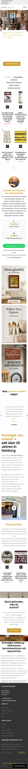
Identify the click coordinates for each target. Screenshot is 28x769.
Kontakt (4, 724)
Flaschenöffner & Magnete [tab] (14, 82)
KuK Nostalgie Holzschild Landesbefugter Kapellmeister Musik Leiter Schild (7, 576)
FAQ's (3, 727)
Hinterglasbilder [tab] (18, 77)
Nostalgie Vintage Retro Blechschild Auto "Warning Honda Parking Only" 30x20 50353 (7, 117)
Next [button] (26, 130)
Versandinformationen (8, 736)
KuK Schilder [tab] (14, 80)
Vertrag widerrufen (19, 766)
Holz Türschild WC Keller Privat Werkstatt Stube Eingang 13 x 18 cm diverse (7, 155)
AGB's (3, 716)
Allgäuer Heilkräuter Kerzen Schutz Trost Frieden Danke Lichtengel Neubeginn (20, 117)
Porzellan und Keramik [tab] (14, 88)
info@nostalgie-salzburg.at (14, 238)
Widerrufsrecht (6, 730)
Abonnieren (21, 752)
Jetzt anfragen (14, 630)
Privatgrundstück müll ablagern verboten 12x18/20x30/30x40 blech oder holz (21, 155)
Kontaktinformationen (8, 711)
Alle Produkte (5, 708)
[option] (14, 20)
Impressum (5, 713)
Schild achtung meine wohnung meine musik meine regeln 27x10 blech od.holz (21, 576)
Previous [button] (2, 130)
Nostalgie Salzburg (11, 763)
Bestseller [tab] (8, 77)
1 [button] (12, 28)
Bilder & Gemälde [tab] (14, 85)
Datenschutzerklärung (16, 257)
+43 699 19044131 (14, 226)
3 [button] (15, 28)
